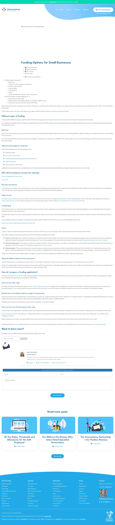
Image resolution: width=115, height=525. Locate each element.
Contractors (5, 496)
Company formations (33, 505)
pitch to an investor (17, 276)
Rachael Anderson (31, 69)
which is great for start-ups (9, 201)
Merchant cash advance (15, 86)
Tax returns (31, 486)
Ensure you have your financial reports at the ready (22, 102)
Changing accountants (59, 498)
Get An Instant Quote (104, 10)
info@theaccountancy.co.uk (106, 498)
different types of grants (46, 231)
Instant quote (56, 496)
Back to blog (57, 456)
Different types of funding (12, 80)
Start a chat (108, 487)
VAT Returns (31, 493)
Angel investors (12, 88)
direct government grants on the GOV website (94, 240)
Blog (54, 493)
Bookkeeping (31, 496)
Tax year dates (57, 503)
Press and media (83, 496)
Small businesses (6, 498)
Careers (81, 491)
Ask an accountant (58, 501)
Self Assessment (32, 488)
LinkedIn (30, 362)
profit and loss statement (30, 158)
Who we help (59, 9)
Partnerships (5, 488)
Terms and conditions (84, 503)
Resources (77, 9)
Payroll (29, 498)
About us (85, 9)
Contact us (82, 488)
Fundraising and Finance (34, 77)
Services (68, 9)
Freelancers (5, 493)
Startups (4, 501)
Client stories (82, 493)
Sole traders (5, 486)
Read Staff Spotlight (43, 362)
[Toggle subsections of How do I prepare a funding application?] (29, 96)
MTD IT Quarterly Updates (34, 491)
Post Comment (57, 395)
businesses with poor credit (65, 120)
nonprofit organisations (44, 245)
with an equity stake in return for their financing (70, 201)
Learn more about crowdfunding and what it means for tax (18, 223)
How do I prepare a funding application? (16, 96)
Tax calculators (57, 491)
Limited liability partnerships (9, 491)
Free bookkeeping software (60, 486)
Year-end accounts (32, 483)
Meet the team (82, 486)
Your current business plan (12, 155)
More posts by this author (58, 362)
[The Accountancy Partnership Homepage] (11, 9)
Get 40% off (52, 2)
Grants (10, 92)
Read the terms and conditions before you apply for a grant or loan (27, 100)
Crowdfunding (12, 90)
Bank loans (11, 82)
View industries (6, 505)
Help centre (56, 505)
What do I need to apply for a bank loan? (20, 84)
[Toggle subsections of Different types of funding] (21, 80)
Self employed (5, 503)
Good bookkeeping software (10, 314)
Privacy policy (82, 501)
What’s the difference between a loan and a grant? (22, 94)
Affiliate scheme (83, 498)
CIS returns (31, 503)
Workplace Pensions (33, 501)
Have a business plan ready (16, 98)
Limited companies (6, 483)
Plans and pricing (57, 483)
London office (47, 516)
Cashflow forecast (10, 161)
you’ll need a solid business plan (38, 286)
